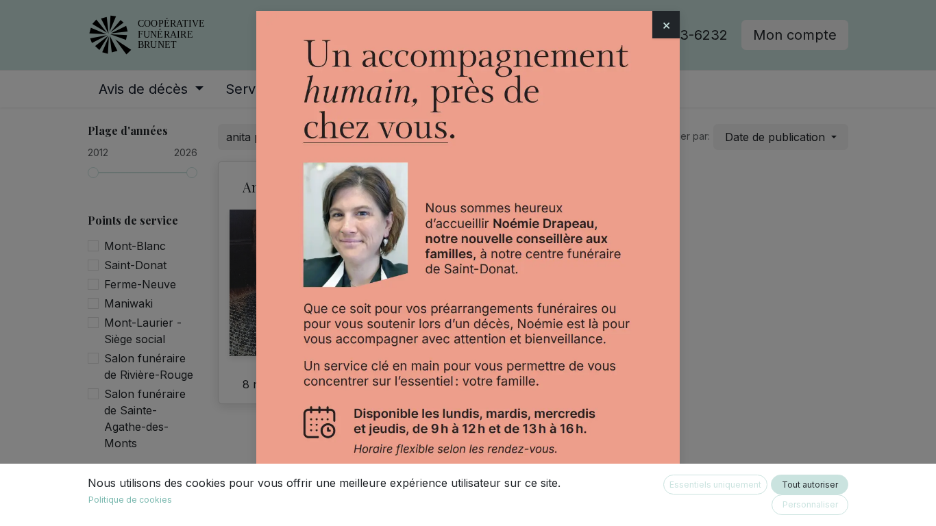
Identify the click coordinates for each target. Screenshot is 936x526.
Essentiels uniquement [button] (715, 484)
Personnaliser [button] (810, 504)
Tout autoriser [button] (810, 484)
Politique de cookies (130, 499)
